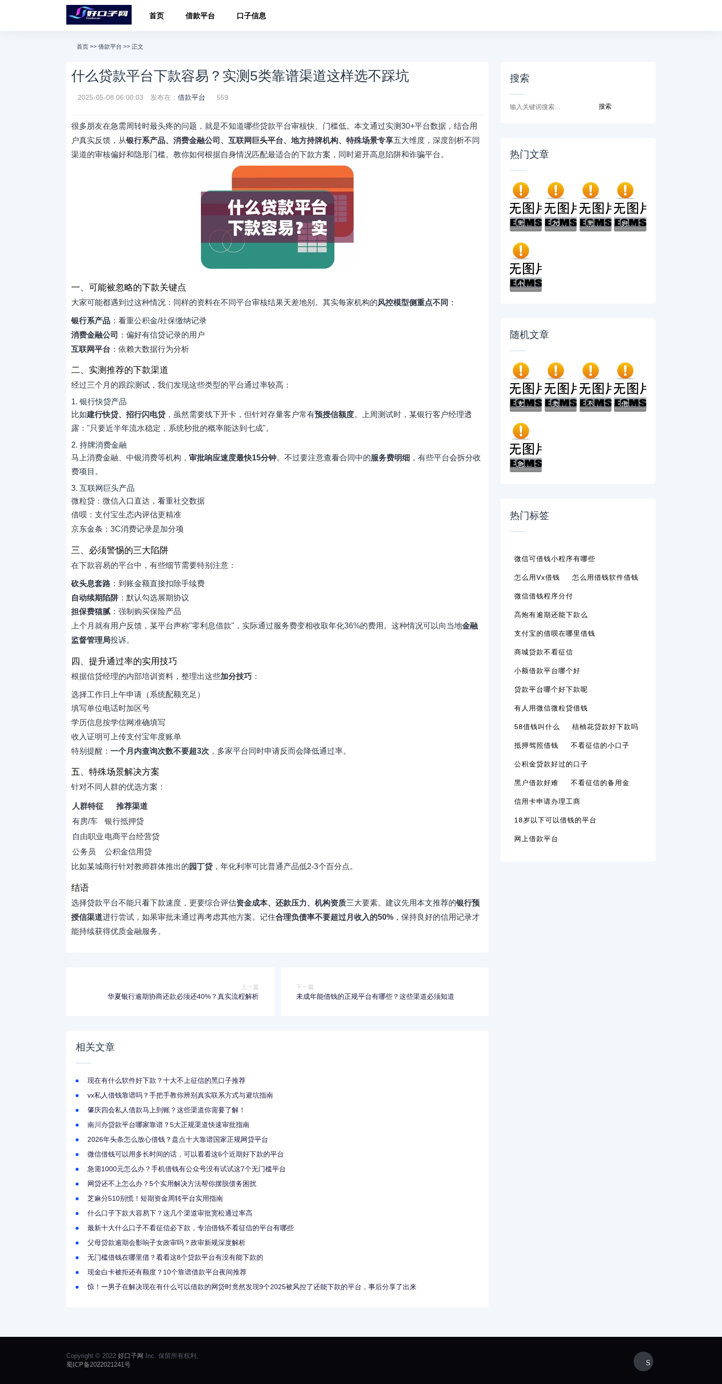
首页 (156, 15)
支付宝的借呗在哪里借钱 (554, 633)
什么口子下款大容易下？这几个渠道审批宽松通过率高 (169, 1213)
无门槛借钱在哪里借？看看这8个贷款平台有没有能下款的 (175, 1257)
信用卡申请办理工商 (547, 801)
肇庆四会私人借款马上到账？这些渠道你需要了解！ (166, 1110)
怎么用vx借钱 (537, 577)
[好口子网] (99, 15)
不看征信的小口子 (600, 745)
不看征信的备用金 (600, 783)
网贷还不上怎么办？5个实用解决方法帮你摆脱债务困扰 (171, 1183)
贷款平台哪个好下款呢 (551, 689)
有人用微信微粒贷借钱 (551, 708)
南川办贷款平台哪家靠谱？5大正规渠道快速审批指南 (168, 1125)
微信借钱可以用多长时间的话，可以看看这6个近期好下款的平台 (185, 1154)
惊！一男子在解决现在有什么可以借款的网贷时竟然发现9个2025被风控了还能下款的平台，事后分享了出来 (252, 1287)
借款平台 (200, 15)
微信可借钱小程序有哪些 (554, 559)
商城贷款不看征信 (543, 652)
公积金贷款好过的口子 (551, 764)
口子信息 (251, 15)
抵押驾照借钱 (536, 745)
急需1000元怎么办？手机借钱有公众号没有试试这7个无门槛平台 (186, 1169)
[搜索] (645, 17)
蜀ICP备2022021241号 (98, 1364)
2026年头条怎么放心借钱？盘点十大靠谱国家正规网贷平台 (177, 1139)
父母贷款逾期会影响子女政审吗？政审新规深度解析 (166, 1242)
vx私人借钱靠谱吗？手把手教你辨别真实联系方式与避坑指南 (180, 1095)
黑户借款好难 (536, 783)
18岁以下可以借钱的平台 (555, 820)
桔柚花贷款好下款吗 (605, 727)
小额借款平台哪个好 (547, 671)
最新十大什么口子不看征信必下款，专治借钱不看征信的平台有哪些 (190, 1228)
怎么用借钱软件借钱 (605, 577)
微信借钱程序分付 (543, 596)
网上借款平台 (536, 839)
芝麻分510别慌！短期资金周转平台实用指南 (155, 1198)
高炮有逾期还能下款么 (551, 615)
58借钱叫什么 (537, 727)
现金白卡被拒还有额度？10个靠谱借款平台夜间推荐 (167, 1272)
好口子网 (130, 1355)
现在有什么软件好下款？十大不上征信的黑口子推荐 (166, 1080)
